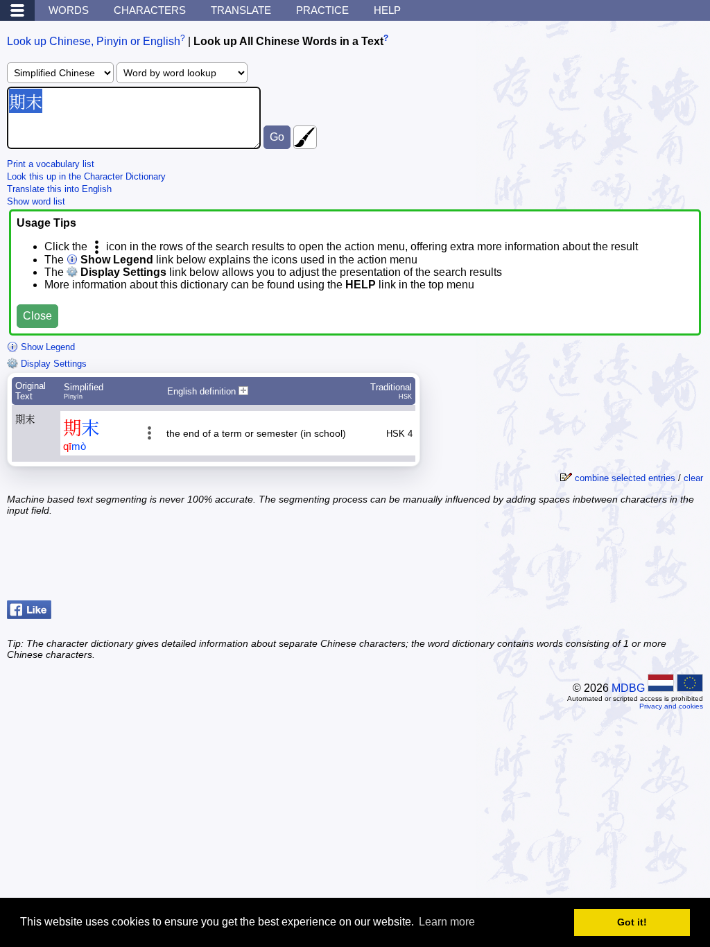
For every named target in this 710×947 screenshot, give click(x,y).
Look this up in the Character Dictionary (86, 176)
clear (693, 478)
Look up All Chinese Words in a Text (288, 41)
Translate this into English (59, 189)
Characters (150, 10)
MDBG (628, 688)
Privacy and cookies (671, 706)
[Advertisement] (592, 560)
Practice (322, 10)
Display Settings (52, 363)
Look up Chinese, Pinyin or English (93, 41)
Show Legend (46, 347)
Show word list (36, 201)
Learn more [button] (447, 922)
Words (69, 10)
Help (387, 10)
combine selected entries (625, 478)
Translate (241, 10)
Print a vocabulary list (50, 164)
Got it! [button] (632, 922)
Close (37, 316)
